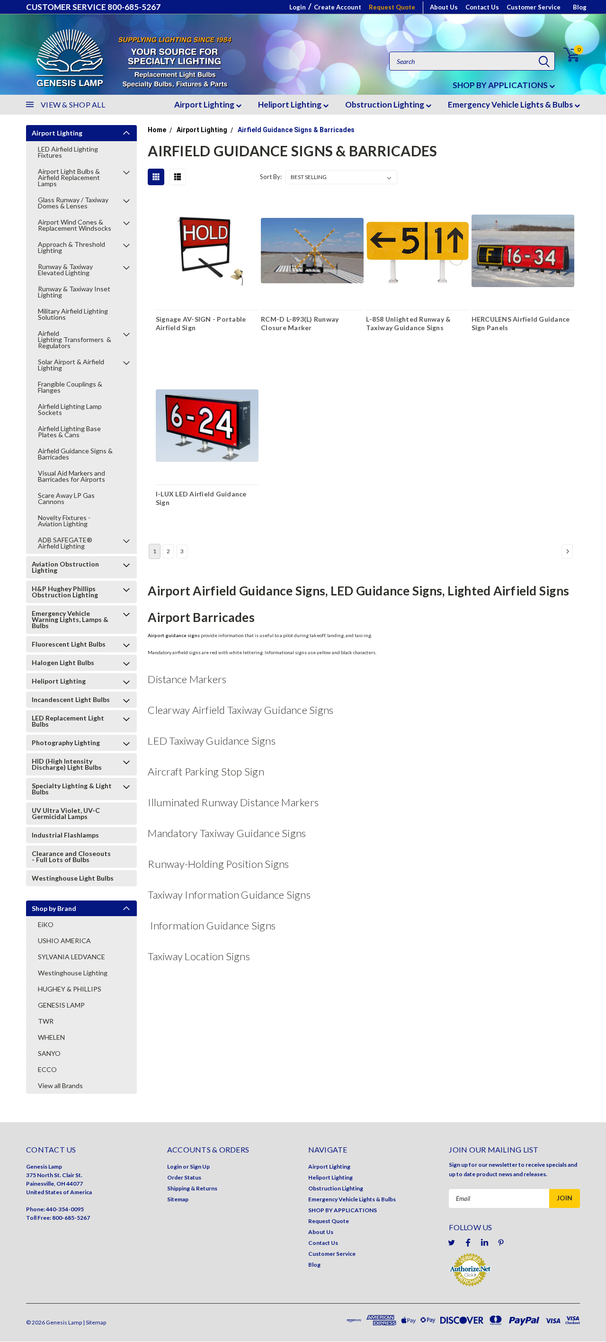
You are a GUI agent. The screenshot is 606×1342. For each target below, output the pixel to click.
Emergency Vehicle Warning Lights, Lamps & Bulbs (70, 619)
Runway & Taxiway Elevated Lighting (65, 269)
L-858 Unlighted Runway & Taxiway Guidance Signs (408, 323)
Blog (580, 7)
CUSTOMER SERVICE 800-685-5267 (93, 7)
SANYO (49, 1053)
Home (157, 130)
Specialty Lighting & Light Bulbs (72, 789)
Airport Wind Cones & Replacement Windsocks (74, 225)
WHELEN (51, 1037)
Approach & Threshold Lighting (71, 247)
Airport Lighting (205, 104)
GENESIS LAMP (61, 1005)
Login (297, 7)
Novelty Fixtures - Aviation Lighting (64, 520)
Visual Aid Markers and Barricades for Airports (71, 476)
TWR (45, 1021)
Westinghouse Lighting (72, 973)
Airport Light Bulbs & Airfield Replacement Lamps (69, 177)
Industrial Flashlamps (65, 835)
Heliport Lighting (290, 104)
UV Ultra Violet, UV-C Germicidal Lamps (66, 813)
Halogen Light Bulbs (63, 662)
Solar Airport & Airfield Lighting (71, 365)
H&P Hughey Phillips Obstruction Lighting (65, 592)
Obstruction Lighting (385, 104)
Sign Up (200, 1166)
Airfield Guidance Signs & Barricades (75, 454)
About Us (444, 7)
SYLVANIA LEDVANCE (71, 957)
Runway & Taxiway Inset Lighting (74, 292)
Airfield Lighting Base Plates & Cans (69, 431)
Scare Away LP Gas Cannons (66, 498)
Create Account (337, 7)
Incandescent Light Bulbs (71, 699)
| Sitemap (94, 1322)
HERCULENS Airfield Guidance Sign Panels (521, 323)
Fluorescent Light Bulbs (69, 644)
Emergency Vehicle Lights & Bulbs (511, 104)
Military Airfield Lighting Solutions (73, 314)
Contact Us (482, 7)
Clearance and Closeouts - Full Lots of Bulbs (71, 856)
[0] (566, 54)
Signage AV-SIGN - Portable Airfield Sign (201, 323)
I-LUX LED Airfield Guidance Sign (201, 498)
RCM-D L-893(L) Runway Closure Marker (300, 323)
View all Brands (60, 1085)
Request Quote (392, 7)
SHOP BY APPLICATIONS (501, 85)
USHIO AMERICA (64, 941)
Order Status (184, 1177)
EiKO (45, 924)
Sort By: (271, 176)
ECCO (47, 1069)
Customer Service (534, 7)
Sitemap (177, 1199)
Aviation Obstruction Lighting (65, 567)
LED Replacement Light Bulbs (68, 721)
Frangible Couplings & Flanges (70, 387)
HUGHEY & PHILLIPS (69, 989)
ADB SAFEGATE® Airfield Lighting (65, 543)
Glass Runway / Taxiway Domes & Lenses (73, 203)
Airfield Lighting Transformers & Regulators (74, 339)
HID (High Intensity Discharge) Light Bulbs (67, 764)
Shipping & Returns (192, 1188)
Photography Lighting (66, 743)
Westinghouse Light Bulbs (73, 878)
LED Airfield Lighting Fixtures (68, 152)
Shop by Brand (54, 908)
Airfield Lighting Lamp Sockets (70, 409)
